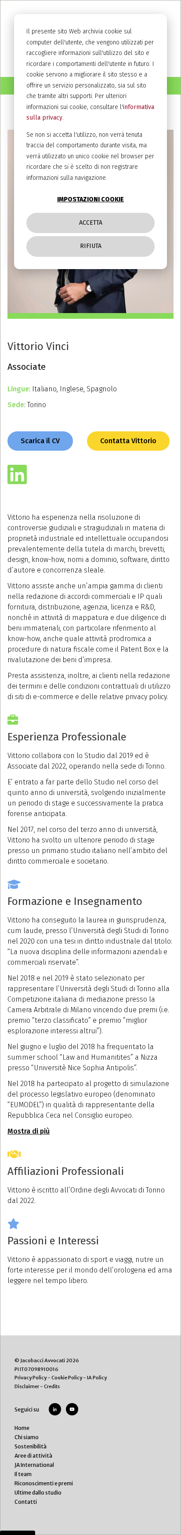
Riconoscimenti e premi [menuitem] (43, 1483)
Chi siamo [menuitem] (26, 1437)
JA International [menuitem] (34, 1465)
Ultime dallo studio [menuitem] (38, 1492)
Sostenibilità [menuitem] (30, 1446)
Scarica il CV (40, 441)
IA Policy (97, 1378)
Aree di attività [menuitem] (33, 1455)
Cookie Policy (66, 1378)
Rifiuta (90, 246)
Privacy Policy (30, 1378)
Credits (52, 1386)
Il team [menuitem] (23, 1474)
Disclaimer (26, 1386)
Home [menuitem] (21, 1428)
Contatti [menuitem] (25, 1502)
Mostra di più (28, 1131)
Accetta (90, 222)
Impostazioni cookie (90, 199)
